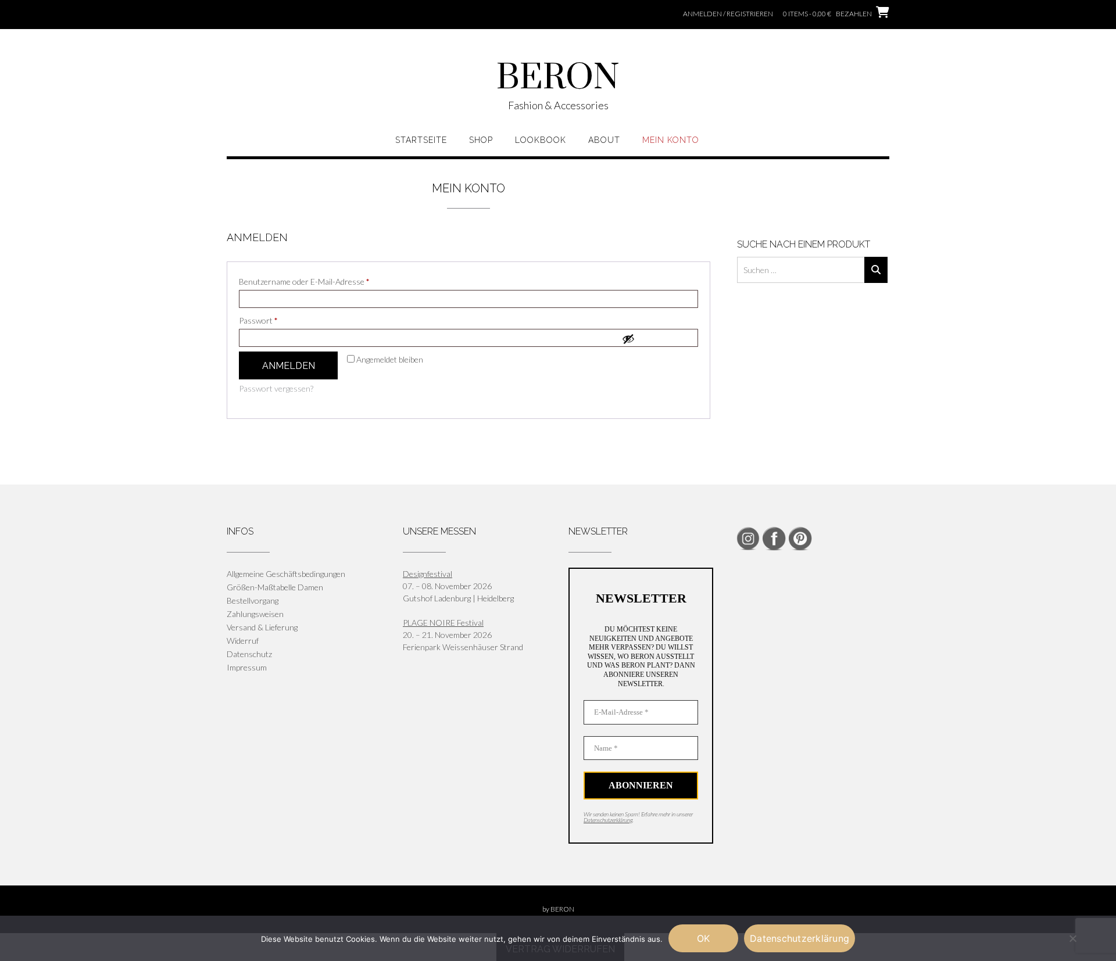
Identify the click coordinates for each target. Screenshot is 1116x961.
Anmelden (288, 365)
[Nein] (1072, 938)
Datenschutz (249, 654)
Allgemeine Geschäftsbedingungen (286, 574)
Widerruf (243, 641)
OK (703, 938)
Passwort (279, 320)
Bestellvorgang (252, 600)
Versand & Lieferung (262, 627)
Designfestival (427, 574)
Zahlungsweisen (255, 614)
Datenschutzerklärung (608, 819)
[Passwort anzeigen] (657, 339)
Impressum (247, 667)
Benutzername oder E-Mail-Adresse (324, 281)
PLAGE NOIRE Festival (443, 622)
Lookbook (540, 140)
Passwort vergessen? (276, 388)
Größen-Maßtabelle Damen (275, 587)
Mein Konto (670, 140)
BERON (558, 78)
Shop (481, 140)
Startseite (421, 140)
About (604, 140)
